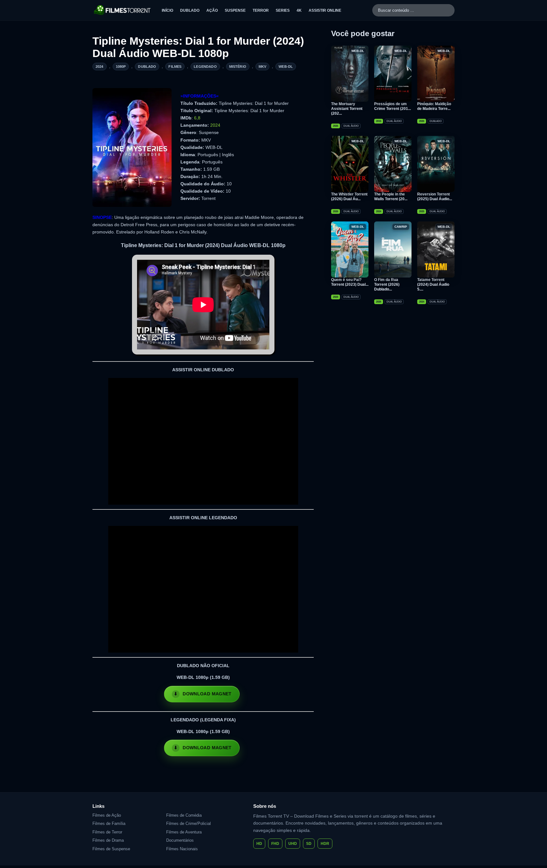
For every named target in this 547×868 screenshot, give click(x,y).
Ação (212, 10)
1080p (121, 66)
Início (167, 10)
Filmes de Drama (108, 840)
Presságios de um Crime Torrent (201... (392, 106)
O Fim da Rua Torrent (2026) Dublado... (386, 284)
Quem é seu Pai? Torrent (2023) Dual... (349, 282)
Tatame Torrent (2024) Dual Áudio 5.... (433, 284)
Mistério (237, 66)
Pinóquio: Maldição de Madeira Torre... (434, 106)
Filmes (174, 66)
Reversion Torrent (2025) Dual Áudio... (434, 196)
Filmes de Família (108, 823)
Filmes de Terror (107, 832)
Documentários (180, 840)
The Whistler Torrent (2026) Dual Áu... (349, 196)
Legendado (205, 66)
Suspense (235, 10)
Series (283, 10)
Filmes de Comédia (184, 815)
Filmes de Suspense (111, 848)
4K (299, 10)
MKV (262, 66)
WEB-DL (286, 66)
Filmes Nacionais (182, 848)
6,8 (197, 117)
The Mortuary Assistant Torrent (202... (346, 109)
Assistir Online (325, 10)
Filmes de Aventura (184, 832)
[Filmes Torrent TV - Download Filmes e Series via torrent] (122, 10)
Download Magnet (207, 693)
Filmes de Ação (106, 815)
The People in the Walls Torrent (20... (390, 196)
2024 (100, 66)
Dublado (189, 10)
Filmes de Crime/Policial (188, 823)
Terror (261, 10)
